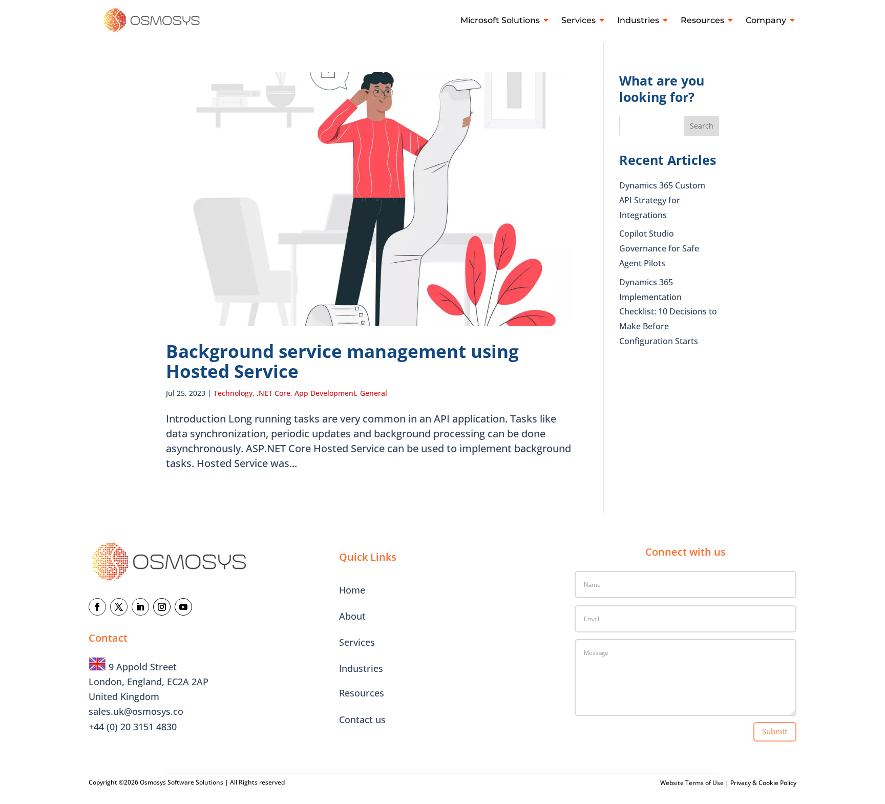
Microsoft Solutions (500, 20)
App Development (325, 393)
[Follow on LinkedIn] (140, 607)
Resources (702, 20)
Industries (638, 20)
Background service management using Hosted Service (342, 361)
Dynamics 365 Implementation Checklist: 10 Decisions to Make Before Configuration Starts (668, 312)
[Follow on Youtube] (183, 607)
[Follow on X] (119, 607)
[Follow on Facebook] (97, 607)
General (373, 393)
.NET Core (273, 393)
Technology (233, 393)
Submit (775, 731)
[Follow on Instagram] (162, 607)
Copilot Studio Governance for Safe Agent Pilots (659, 248)
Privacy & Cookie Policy (763, 782)
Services (578, 20)
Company (766, 20)
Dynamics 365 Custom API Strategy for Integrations (662, 200)
